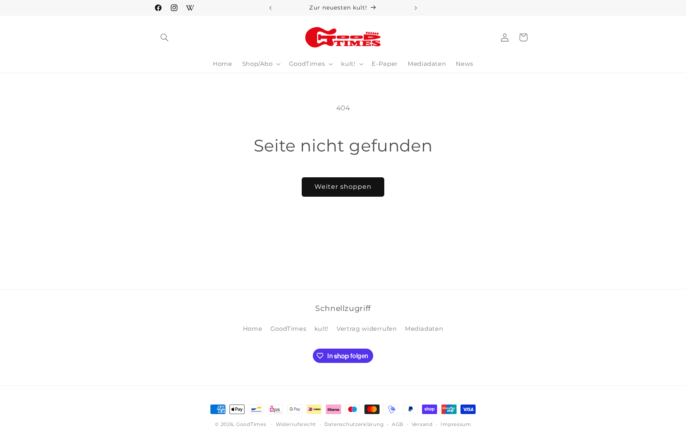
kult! (321, 328)
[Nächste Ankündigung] (415, 8)
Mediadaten (424, 328)
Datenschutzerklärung (354, 424)
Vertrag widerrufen (367, 328)
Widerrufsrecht (296, 424)
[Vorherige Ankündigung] (270, 8)
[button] (165, 37)
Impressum (456, 424)
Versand (422, 424)
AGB (397, 424)
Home (252, 328)
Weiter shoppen (343, 186)
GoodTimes (288, 328)
